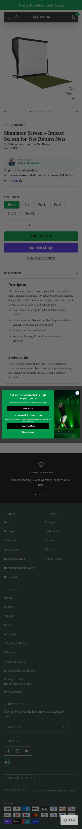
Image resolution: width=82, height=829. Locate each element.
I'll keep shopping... (28, 432)
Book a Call (28, 408)
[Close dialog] (77, 393)
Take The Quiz (28, 426)
